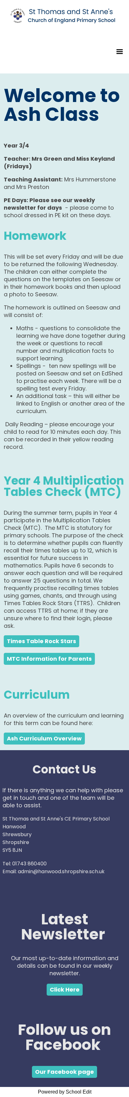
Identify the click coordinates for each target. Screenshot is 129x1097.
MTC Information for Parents (49, 659)
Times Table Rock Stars (41, 641)
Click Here (65, 989)
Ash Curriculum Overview (44, 738)
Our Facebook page (64, 1072)
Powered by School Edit (64, 1091)
